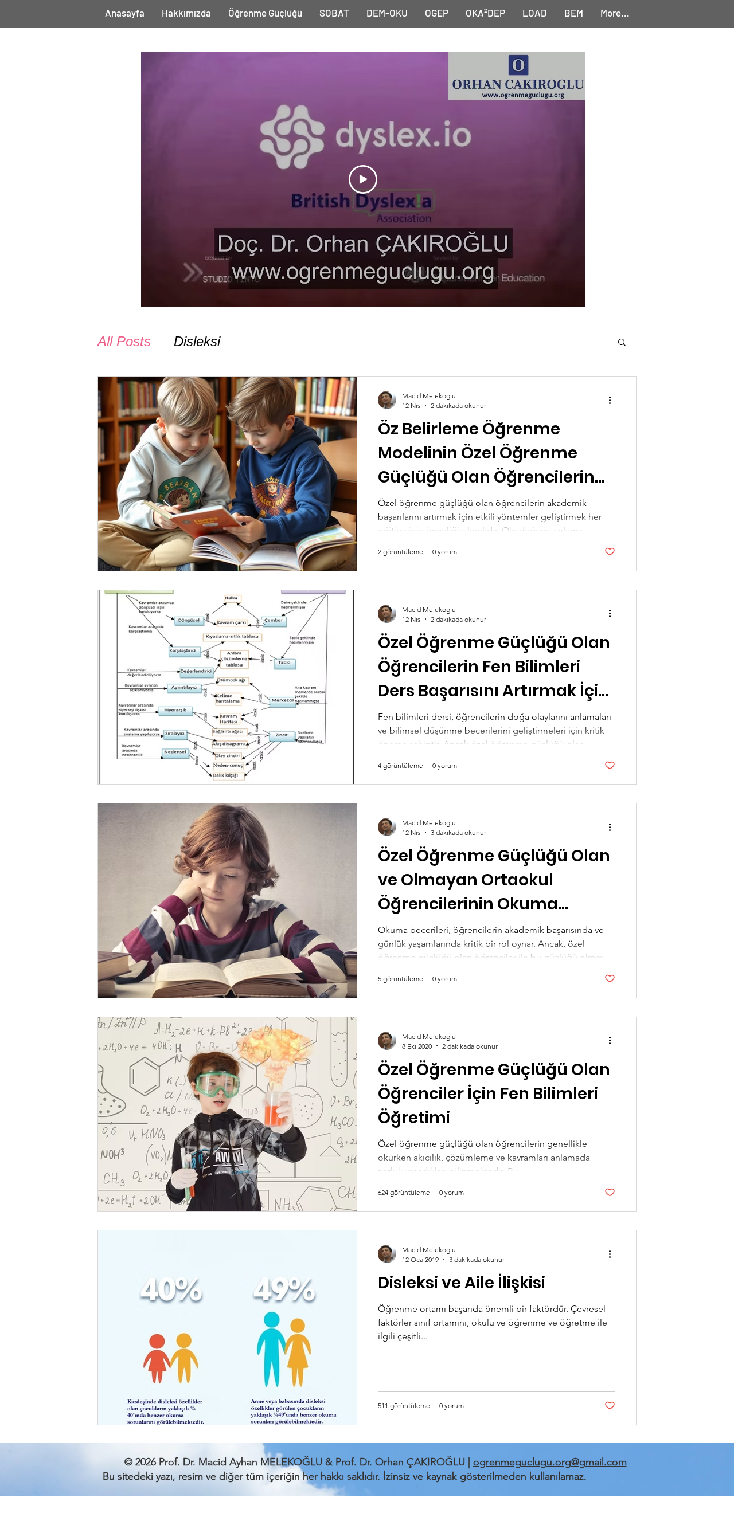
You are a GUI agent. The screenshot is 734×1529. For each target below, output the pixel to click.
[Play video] (363, 179)
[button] (621, 343)
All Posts (124, 341)
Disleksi (197, 341)
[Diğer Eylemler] (613, 400)
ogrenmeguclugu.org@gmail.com (550, 1462)
